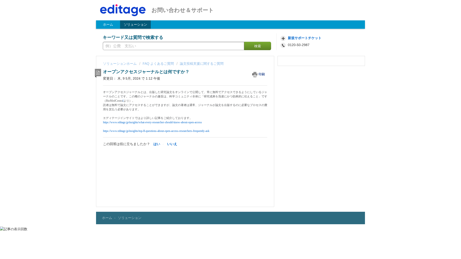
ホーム (108, 24)
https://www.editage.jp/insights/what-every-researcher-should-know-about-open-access (152, 122)
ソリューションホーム (120, 63)
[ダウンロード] (221, 66)
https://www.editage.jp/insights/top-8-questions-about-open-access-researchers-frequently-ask (156, 131)
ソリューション (135, 24)
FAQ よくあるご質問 (158, 63)
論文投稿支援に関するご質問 (202, 63)
